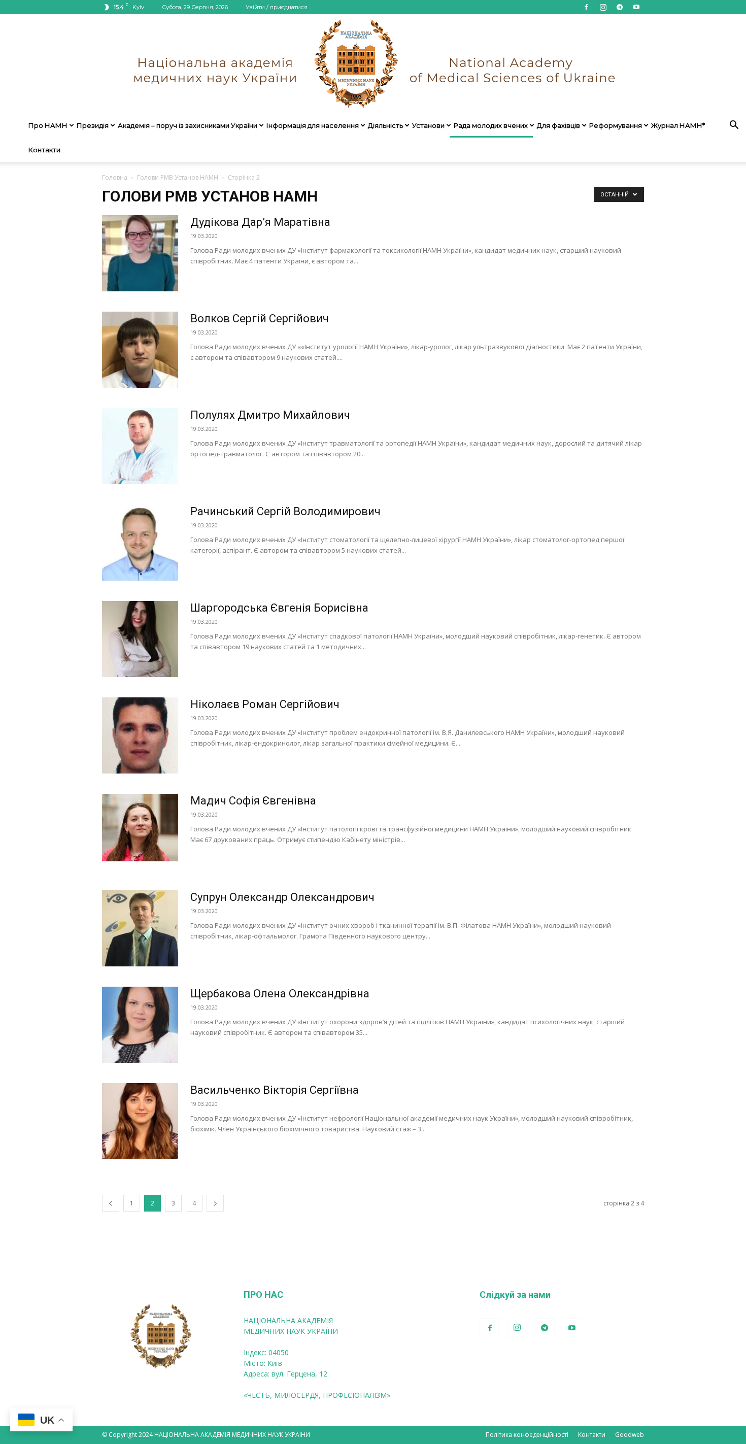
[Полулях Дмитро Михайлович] (140, 446)
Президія (93, 125)
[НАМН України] (373, 63)
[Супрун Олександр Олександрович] (140, 928)
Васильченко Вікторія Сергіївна (274, 1090)
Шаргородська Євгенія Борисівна (279, 607)
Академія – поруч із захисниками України (187, 125)
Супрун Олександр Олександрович (282, 897)
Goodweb (629, 1434)
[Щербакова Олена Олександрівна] (140, 1025)
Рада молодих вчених (491, 125)
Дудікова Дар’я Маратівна (260, 222)
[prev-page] (110, 1203)
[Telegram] (619, 7)
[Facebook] (586, 7)
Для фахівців (558, 125)
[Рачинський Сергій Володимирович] (140, 543)
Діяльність (385, 125)
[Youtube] (636, 7)
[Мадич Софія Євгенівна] (140, 827)
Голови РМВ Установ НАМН (177, 177)
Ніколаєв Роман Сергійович (265, 704)
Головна (114, 177)
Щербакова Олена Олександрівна (279, 993)
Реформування (615, 125)
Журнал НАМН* (678, 125)
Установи (428, 125)
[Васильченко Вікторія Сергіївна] (140, 1121)
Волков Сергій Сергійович (259, 318)
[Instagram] (603, 7)
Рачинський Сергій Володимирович (285, 511)
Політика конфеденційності (527, 1434)
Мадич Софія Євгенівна (253, 800)
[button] (734, 126)
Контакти (44, 150)
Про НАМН (47, 125)
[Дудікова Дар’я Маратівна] (140, 253)
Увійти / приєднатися (277, 7)
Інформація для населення (312, 125)
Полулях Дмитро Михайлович (270, 415)
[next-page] (215, 1203)
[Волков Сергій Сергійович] (140, 350)
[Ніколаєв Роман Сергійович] (140, 735)
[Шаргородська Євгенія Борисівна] (140, 639)
